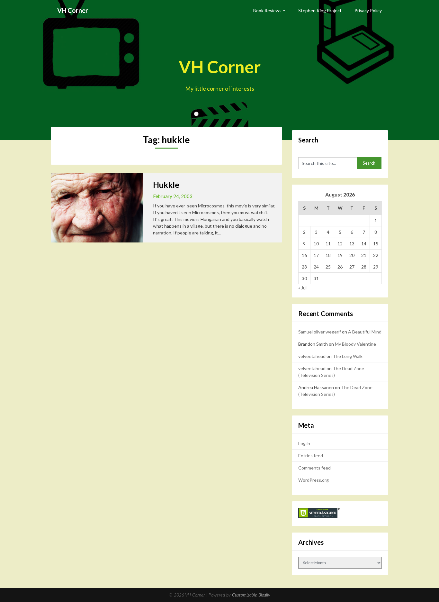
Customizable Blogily (251, 595)
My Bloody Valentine (355, 344)
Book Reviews (267, 10)
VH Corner (72, 10)
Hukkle (166, 184)
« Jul (302, 287)
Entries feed (310, 455)
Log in (304, 443)
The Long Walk (348, 356)
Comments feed (314, 467)
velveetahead (312, 356)
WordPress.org (313, 480)
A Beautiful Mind (364, 331)
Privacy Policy (368, 10)
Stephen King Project (320, 10)
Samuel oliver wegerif (319, 331)
